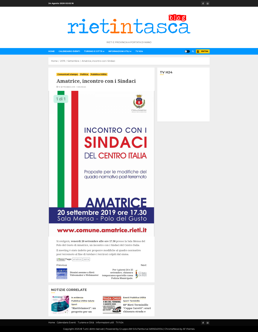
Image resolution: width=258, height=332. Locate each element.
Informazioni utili (118, 51)
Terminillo (135, 301)
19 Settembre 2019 (67, 87)
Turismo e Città (93, 51)
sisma (86, 259)
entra (204, 51)
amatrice (77, 259)
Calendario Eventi (69, 51)
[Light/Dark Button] (187, 51)
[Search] (193, 51)
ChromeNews (171, 329)
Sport (74, 304)
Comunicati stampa (68, 74)
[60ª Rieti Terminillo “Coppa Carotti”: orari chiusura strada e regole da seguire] (112, 305)
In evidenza (77, 297)
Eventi (126, 297)
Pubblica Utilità (98, 74)
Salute (91, 301)
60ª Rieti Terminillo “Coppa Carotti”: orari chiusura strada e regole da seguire (137, 310)
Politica (84, 74)
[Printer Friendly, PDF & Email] (60, 259)
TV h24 (139, 51)
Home (51, 51)
